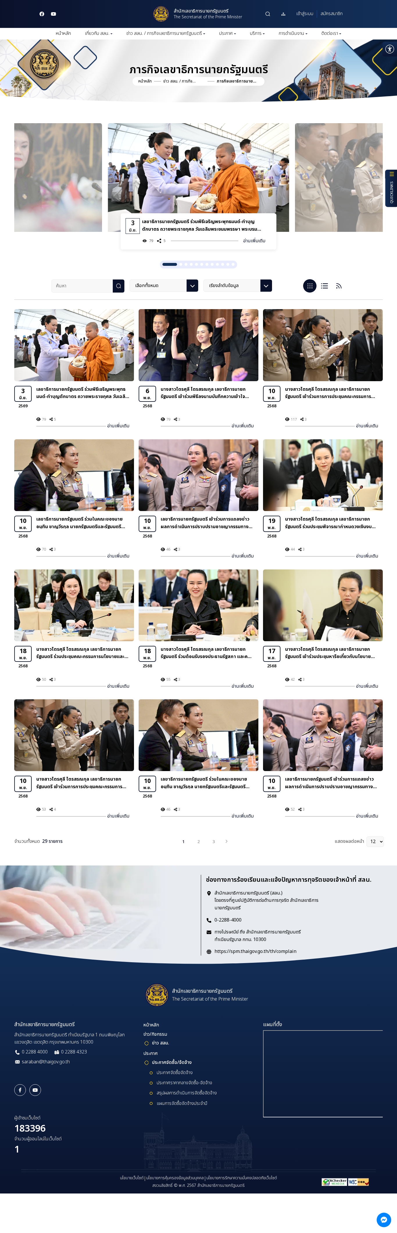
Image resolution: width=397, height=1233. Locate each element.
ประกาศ (226, 33)
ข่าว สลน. (160, 1043)
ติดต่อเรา (329, 33)
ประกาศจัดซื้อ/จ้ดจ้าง (172, 1062)
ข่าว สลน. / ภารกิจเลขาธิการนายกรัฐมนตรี (164, 33)
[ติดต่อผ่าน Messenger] (384, 1220)
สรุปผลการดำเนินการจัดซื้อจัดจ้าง (187, 1092)
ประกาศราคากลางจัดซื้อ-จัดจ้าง (184, 1082)
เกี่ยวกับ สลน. (97, 33)
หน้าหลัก (63, 33)
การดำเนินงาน (291, 33)
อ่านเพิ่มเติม (67, 244)
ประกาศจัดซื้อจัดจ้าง (175, 1072)
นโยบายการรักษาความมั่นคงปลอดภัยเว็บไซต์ (241, 1178)
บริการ (256, 33)
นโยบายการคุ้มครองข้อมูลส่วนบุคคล (175, 1178)
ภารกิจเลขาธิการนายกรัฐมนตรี (236, 81)
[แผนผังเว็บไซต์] (283, 14)
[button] (61, 166)
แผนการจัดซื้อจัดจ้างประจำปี (182, 1103)
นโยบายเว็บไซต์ (132, 1178)
